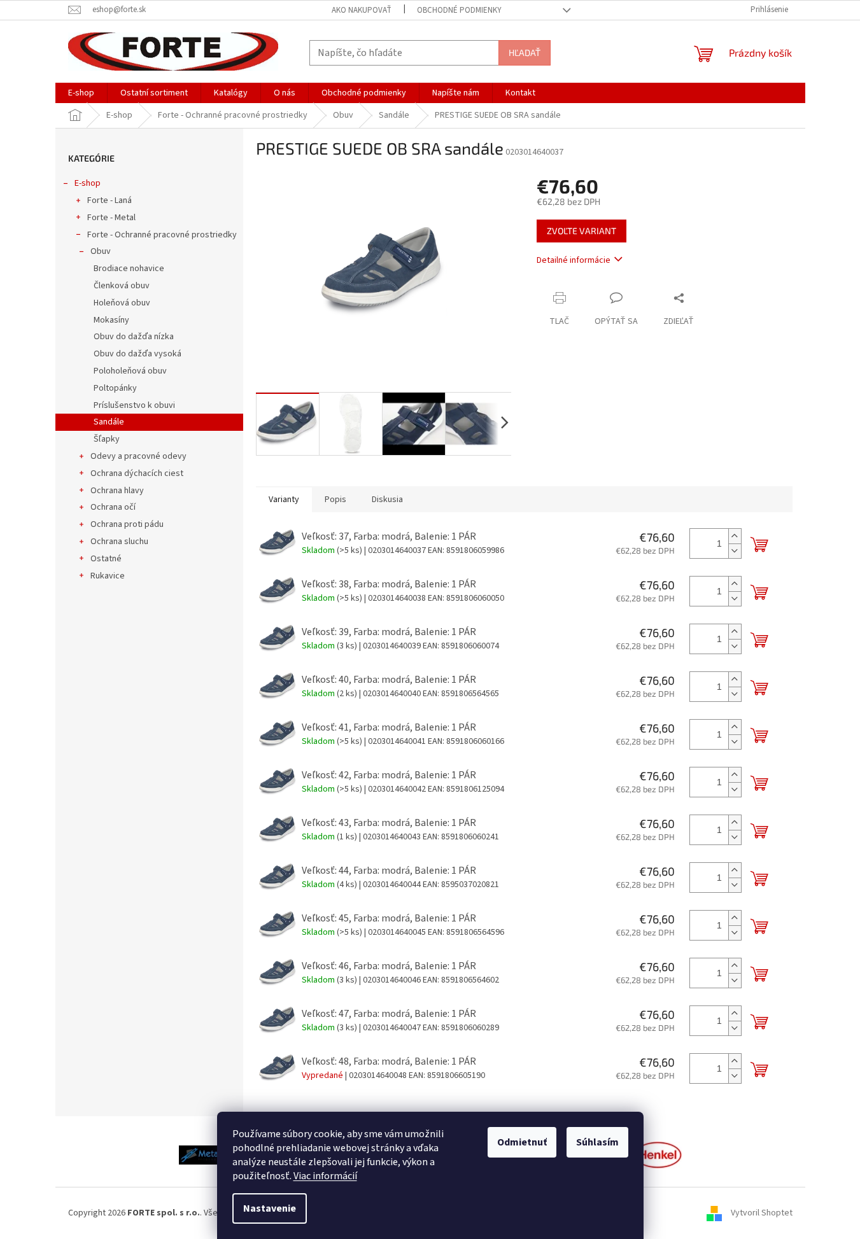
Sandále (109, 422)
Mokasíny (111, 320)
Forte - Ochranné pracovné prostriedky (162, 234)
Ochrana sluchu (119, 541)
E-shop (87, 183)
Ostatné (106, 558)
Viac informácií (325, 1176)
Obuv (100, 251)
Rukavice (107, 576)
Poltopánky (115, 388)
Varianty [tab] (284, 499)
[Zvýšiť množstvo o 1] (734, 536)
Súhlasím (597, 1142)
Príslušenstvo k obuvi (134, 405)
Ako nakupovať (361, 10)
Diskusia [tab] (387, 499)
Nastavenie (269, 1208)
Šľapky (107, 439)
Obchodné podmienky (459, 10)
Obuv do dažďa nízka (134, 336)
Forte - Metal (111, 217)
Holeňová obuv (122, 303)
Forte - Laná (109, 200)
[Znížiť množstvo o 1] (734, 550)
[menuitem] (81, 93)
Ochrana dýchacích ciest (136, 473)
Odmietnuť (522, 1142)
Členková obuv (122, 285)
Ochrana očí (113, 507)
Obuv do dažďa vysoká (137, 353)
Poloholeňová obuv (130, 371)
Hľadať (524, 52)
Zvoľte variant (581, 230)
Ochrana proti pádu (127, 524)
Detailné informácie (573, 260)
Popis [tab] (335, 499)
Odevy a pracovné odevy (138, 456)
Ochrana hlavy (117, 490)
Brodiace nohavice (129, 268)
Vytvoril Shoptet (762, 1213)
